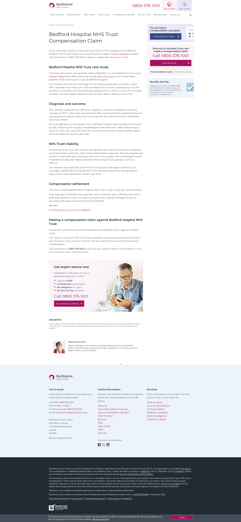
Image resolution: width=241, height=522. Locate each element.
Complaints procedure (95, 498)
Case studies (104, 426)
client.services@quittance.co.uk (71, 412)
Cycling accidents (156, 409)
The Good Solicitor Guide (161, 72)
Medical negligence (157, 416)
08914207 (145, 471)
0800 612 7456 (75, 409)
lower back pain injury (103, 76)
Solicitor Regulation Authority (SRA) (136, 474)
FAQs (100, 429)
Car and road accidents (158, 406)
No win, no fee (144, 15)
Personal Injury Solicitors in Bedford (71, 210)
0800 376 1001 (146, 5)
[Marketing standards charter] (59, 506)
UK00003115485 (141, 494)
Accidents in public (156, 419)
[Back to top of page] (120, 364)
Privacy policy (76, 498)
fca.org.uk (186, 469)
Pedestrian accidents (157, 412)
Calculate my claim (164, 36)
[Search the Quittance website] (190, 15)
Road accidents (74, 15)
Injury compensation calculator (113, 412)
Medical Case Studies (65, 25)
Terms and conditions (59, 498)
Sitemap (102, 433)
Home (51, 25)
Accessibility (126, 498)
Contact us (174, 15)
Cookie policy (113, 498)
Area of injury (104, 15)
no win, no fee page (170, 484)
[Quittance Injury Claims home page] (61, 5)
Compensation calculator (124, 15)
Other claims (89, 15)
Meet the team (105, 416)
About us (102, 406)
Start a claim (184, 9)
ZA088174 (179, 471)
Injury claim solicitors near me (113, 409)
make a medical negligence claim (120, 54)
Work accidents (57, 15)
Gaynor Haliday (75, 345)
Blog (100, 423)
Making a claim (160, 15)
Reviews (102, 419)
